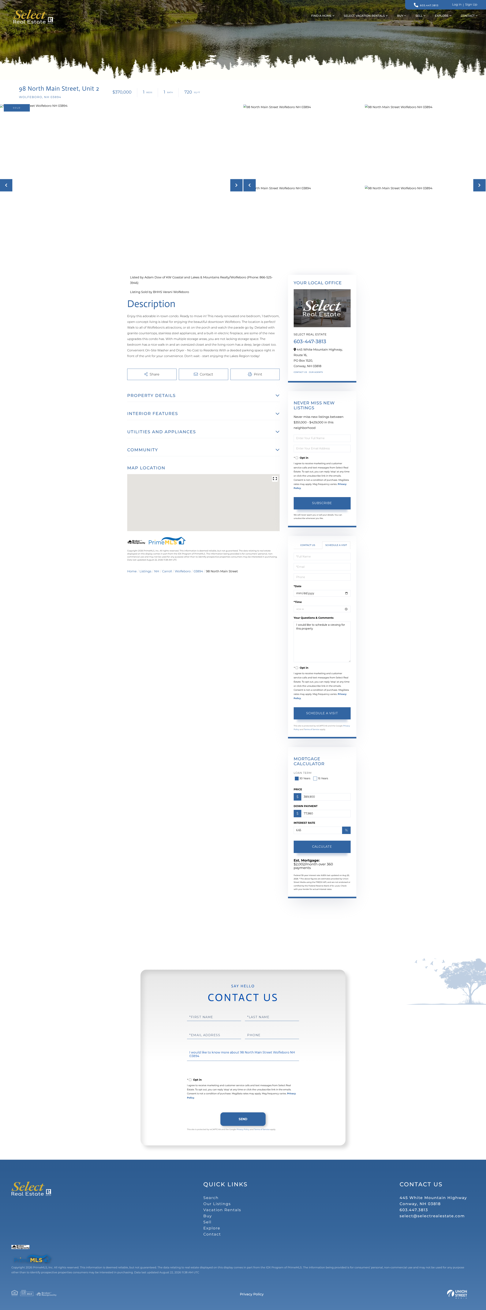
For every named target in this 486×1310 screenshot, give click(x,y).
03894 (198, 571)
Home (132, 571)
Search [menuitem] (211, 1198)
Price (298, 789)
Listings (145, 571)
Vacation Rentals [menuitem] (222, 1210)
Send (243, 1119)
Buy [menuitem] (400, 15)
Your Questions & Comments (314, 617)
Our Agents (316, 372)
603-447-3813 (310, 341)
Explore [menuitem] (442, 15)
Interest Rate (304, 822)
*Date (297, 586)
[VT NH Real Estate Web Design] (457, 1294)
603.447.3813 (429, 5)
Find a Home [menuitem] (321, 15)
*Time (298, 602)
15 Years (323, 778)
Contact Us (300, 372)
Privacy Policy (243, 1129)
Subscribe (322, 503)
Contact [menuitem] (468, 15)
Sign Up (471, 4)
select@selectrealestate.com (432, 1216)
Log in (457, 4)
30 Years (304, 778)
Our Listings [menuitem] (217, 1204)
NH (156, 571)
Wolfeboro (183, 571)
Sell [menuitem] (419, 15)
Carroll (167, 571)
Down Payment (306, 806)
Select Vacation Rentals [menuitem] (364, 15)
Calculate (322, 846)
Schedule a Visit (336, 545)
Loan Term (303, 773)
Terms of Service (312, 729)
